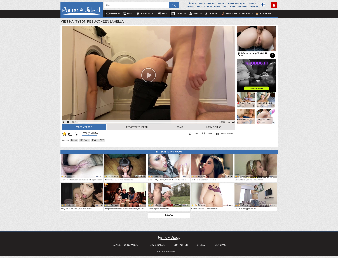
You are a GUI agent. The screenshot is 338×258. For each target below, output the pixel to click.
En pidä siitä (76, 134)
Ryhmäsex (242, 6)
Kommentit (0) (213, 127)
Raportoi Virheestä (137, 127)
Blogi (165, 13)
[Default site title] (81, 10)
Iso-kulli (252, 3)
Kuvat (130, 13)
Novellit (180, 13)
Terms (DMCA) (156, 245)
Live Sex (214, 13)
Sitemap (201, 245)
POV (102, 140)
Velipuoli (222, 3)
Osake (180, 127)
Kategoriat (148, 13)
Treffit (197, 13)
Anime (232, 6)
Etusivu (115, 13)
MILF (199, 6)
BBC (225, 6)
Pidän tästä (71, 134)
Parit (94, 140)
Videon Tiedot (84, 127)
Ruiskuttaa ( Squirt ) (237, 3)
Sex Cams (220, 245)
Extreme (208, 6)
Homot (202, 3)
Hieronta (211, 3)
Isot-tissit (190, 6)
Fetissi (217, 6)
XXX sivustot (268, 13)
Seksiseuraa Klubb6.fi (239, 13)
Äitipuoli (192, 3)
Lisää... (169, 215)
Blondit (74, 140)
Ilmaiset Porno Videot (125, 245)
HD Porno (254, 6)
